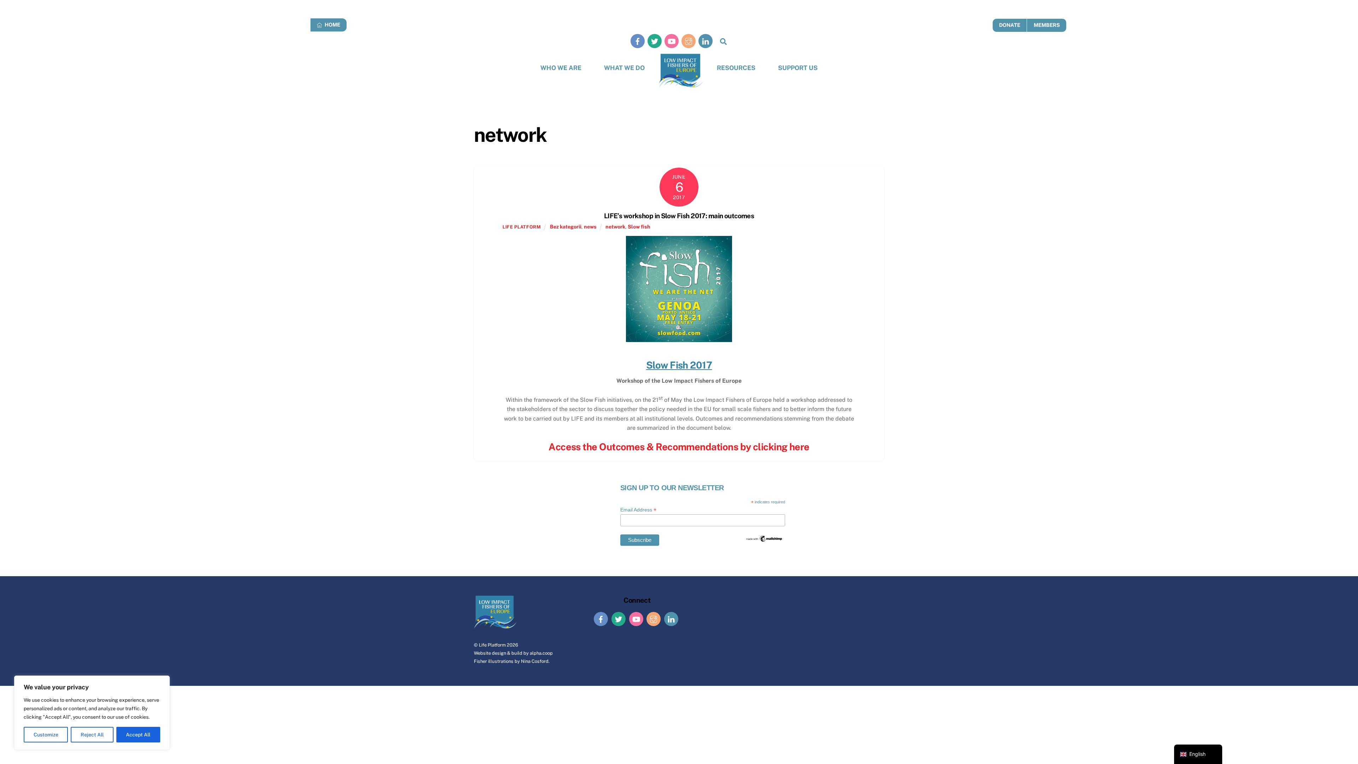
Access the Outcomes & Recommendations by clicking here (679, 446)
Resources (736, 67)
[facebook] (638, 40)
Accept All (138, 734)
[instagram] (688, 40)
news (590, 227)
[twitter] (655, 40)
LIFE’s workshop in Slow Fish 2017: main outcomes (679, 216)
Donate (1009, 25)
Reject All (92, 734)
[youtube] (672, 40)
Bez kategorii (565, 227)
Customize (46, 734)
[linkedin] (705, 40)
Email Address (638, 510)
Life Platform (492, 645)
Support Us (798, 67)
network (615, 227)
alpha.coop (541, 653)
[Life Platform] (681, 71)
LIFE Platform (522, 227)
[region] (92, 713)
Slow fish (639, 227)
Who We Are (560, 67)
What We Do (624, 67)
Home (332, 25)
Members (1047, 25)
